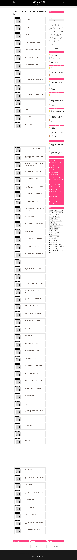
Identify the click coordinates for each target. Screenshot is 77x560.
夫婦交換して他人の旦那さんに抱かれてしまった (57, 145)
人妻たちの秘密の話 (38, 2)
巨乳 (57, 214)
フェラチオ (52, 212)
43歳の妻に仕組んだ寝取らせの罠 (31, 305)
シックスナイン (52, 240)
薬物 (55, 250)
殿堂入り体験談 (35, 4)
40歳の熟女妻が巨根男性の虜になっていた (57, 112)
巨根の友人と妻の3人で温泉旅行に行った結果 (34, 223)
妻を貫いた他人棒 (28, 27)
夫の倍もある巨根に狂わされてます (57, 149)
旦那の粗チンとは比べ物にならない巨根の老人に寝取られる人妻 (34, 411)
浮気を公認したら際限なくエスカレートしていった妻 (34, 403)
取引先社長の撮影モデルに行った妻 (32, 350)
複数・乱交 (52, 214)
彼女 (60, 244)
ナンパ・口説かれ (59, 212)
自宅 (56, 218)
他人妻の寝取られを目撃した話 (55, 191)
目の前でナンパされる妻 (30, 216)
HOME (15, 6)
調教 (51, 222)
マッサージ (57, 230)
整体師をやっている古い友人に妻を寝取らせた (34, 253)
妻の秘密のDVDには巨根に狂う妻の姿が (33, 313)
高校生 (56, 228)
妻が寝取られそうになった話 (55, 186)
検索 (56, 48)
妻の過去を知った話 (53, 189)
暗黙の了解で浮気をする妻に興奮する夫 (57, 122)
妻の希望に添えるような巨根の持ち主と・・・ (34, 388)
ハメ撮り (58, 216)
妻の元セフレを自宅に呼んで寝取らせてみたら (34, 380)
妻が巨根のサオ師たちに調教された (32, 57)
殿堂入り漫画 (41, 4)
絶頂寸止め (59, 236)
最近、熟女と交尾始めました (30, 507)
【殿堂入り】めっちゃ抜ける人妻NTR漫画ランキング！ (22, 553)
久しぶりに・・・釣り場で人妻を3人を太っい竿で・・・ (34, 493)
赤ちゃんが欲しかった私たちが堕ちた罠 (33, 42)
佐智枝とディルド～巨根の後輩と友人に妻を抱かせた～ (34, 149)
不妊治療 (51, 242)
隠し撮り (61, 224)
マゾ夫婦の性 (53, 105)
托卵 (55, 222)
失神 (56, 244)
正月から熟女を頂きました (30, 469)
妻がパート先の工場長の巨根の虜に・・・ (33, 275)
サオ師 (55, 248)
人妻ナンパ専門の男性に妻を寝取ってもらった (34, 283)
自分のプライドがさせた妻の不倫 (31, 373)
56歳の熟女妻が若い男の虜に (56, 58)
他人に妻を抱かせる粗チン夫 (30, 417)
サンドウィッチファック (53, 224)
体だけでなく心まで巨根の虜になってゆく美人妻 (34, 79)
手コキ (51, 246)
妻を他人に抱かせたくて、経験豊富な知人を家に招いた (34, 299)
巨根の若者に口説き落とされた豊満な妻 (33, 260)
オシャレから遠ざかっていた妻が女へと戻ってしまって (34, 87)
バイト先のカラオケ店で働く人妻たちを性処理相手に (34, 478)
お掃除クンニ (52, 236)
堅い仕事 (26, 109)
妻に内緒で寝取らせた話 (54, 167)
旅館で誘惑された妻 (29, 231)
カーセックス (57, 242)
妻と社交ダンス (28, 432)
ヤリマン (51, 230)
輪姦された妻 (27, 440)
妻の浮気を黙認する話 (54, 174)
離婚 (56, 238)
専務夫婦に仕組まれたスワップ (31, 335)
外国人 (51, 228)
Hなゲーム (58, 240)
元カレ (56, 234)
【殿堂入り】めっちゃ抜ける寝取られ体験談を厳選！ (24, 6)
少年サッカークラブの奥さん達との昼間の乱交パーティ (34, 523)
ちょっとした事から (29, 124)
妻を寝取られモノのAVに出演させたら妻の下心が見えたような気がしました (34, 164)
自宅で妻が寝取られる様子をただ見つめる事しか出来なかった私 (34, 157)
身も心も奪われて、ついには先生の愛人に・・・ (34, 193)
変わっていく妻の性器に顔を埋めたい (32, 64)
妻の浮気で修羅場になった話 (55, 177)
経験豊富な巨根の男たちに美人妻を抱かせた (34, 320)
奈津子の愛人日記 (28, 34)
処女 (51, 250)
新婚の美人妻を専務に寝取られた (31, 343)
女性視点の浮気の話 (53, 196)
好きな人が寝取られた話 (54, 203)
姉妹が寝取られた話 (53, 201)
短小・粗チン (52, 220)
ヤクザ (51, 238)
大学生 (51, 226)
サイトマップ (16, 554)
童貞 (58, 232)
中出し (61, 210)
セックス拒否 (52, 232)
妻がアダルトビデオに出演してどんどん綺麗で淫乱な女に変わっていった (34, 187)
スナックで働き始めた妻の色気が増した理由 (34, 94)
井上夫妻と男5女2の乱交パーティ (31, 358)
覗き (51, 218)
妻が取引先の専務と (29, 328)
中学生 (51, 248)
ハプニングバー (60, 250)
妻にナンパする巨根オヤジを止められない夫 (34, 171)
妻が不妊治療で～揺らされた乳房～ (32, 201)
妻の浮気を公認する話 (54, 172)
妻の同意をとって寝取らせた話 (55, 162)
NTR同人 (52, 169)
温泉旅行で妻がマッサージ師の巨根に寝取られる (34, 246)
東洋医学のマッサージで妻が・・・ (32, 72)
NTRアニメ (52, 160)
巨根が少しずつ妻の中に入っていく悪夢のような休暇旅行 (34, 269)
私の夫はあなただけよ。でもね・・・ (32, 49)
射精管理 (51, 244)
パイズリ (51, 234)
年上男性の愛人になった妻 (30, 116)
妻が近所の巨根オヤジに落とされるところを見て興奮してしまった (34, 209)
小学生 (60, 248)
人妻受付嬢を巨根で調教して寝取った (32, 529)
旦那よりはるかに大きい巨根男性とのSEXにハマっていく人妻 (57, 153)
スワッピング (57, 226)
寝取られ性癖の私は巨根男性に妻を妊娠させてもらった (34, 291)
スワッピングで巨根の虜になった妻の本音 (33, 238)
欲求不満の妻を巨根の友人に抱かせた (32, 178)
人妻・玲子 (27, 101)
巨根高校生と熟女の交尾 (30, 499)
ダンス (51, 252)
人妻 (51, 210)
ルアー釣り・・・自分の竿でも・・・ (32, 514)
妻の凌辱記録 (27, 19)
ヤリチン (52, 216)
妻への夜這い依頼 (28, 425)
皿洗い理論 (56, 246)
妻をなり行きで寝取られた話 (55, 184)
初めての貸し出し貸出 (29, 395)
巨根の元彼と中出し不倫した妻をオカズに (33, 365)
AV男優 (61, 246)
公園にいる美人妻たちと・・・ (31, 484)
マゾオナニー (59, 220)
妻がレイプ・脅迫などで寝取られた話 (56, 179)
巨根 (56, 210)
